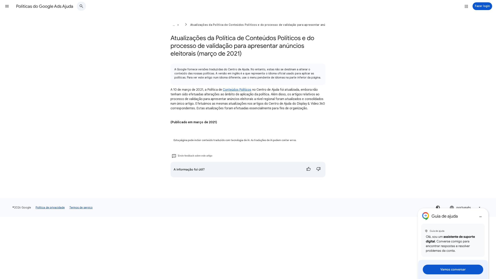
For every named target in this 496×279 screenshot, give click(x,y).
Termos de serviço (81, 207)
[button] (7, 6)
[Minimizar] (480, 215)
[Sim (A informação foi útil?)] (308, 169)
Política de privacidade (50, 207)
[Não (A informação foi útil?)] (318, 169)
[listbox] (465, 207)
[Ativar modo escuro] (438, 207)
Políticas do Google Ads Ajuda (44, 6)
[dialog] (453, 243)
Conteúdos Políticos (237, 90)
